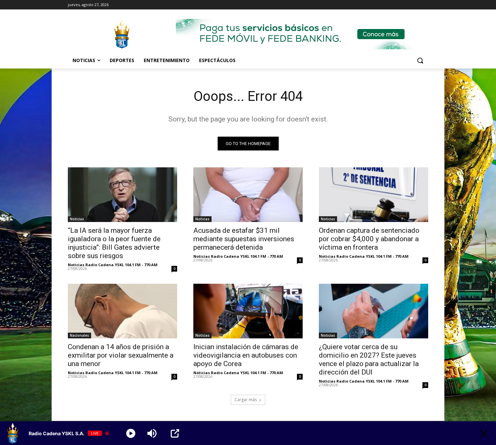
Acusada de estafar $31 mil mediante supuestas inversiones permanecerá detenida (243, 238)
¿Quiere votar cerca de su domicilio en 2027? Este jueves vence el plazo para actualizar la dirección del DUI (369, 359)
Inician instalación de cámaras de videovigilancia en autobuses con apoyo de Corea (245, 355)
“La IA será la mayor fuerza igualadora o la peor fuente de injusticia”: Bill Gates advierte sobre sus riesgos (114, 243)
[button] (420, 60)
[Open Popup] (175, 433)
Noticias (77, 219)
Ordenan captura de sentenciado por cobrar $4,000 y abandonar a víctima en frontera (369, 238)
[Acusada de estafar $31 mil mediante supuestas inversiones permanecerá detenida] (248, 194)
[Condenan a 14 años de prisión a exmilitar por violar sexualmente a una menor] (122, 311)
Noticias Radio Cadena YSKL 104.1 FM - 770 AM (113, 264)
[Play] (130, 433)
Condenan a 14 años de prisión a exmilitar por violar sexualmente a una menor (120, 355)
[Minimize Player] (483, 433)
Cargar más (246, 399)
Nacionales (79, 335)
